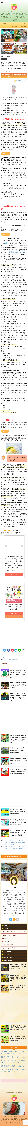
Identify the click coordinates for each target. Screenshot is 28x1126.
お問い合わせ (23, 26)
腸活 (17, 659)
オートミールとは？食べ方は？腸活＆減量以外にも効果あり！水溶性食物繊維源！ (18, 750)
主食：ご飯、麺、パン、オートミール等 (14, 932)
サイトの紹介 (14, 26)
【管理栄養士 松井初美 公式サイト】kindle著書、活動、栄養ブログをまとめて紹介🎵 (18, 966)
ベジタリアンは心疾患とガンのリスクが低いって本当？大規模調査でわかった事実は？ (18, 822)
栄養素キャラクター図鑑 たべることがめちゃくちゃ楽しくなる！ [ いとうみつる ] (13, 607)
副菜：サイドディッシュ (10, 938)
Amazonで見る (14, 616)
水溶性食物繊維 (12, 659)
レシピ (13, 23)
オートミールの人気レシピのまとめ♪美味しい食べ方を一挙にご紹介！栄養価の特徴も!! (18, 771)
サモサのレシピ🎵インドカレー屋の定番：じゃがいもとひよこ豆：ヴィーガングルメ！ (18, 987)
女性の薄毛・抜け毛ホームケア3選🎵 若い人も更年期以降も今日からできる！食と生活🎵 (18, 1027)
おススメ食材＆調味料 (9, 948)
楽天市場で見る (14, 574)
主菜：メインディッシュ (10, 935)
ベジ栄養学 (23, 23)
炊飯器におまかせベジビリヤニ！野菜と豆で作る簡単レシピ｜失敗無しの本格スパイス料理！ (13, 1057)
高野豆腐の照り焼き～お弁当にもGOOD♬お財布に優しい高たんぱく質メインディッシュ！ (16, 848)
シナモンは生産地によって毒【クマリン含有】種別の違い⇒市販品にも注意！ (18, 1038)
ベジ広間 (14, 20)
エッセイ (5, 26)
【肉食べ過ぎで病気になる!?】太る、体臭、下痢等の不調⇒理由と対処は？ (18, 685)
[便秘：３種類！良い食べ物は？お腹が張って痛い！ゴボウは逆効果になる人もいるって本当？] (15, 650)
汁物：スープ (7, 941)
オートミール (6, 410)
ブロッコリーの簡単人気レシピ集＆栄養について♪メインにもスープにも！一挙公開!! (18, 833)
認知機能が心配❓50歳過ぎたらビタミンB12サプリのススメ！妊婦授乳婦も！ (18, 811)
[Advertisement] (14, 634)
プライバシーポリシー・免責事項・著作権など (14, 1092)
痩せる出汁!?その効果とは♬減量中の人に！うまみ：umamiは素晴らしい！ (18, 761)
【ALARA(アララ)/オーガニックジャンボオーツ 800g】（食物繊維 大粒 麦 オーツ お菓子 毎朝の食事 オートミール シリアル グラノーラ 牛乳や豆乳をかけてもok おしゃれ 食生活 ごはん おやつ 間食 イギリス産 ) (14, 563)
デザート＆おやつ (8, 945)
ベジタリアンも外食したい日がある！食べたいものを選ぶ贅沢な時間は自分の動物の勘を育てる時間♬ (16, 842)
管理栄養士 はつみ (21, 81)
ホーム (4, 23)
